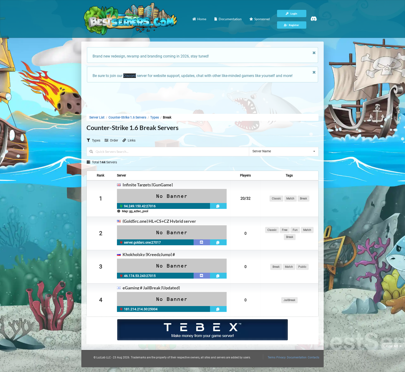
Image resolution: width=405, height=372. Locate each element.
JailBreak (289, 300)
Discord (129, 75)
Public (302, 266)
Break (303, 198)
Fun (295, 230)
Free (284, 230)
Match (290, 198)
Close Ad (390, 346)
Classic (276, 198)
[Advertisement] (202, 96)
